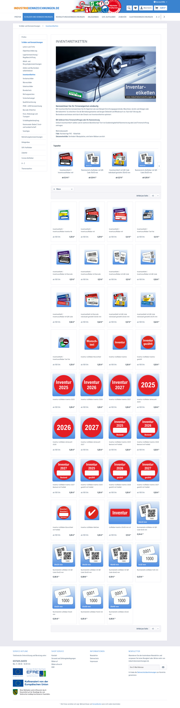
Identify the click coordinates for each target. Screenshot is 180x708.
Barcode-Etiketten (29, 110)
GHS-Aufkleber (27, 147)
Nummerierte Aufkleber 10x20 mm (62, 613)
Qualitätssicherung (29, 102)
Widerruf (54, 661)
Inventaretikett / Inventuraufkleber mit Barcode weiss (91, 272)
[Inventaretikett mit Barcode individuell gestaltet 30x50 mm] (92, 299)
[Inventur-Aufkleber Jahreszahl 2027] (92, 427)
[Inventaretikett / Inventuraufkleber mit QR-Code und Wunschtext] (64, 299)
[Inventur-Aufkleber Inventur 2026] (92, 385)
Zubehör (24, 152)
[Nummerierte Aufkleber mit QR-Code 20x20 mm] (146, 159)
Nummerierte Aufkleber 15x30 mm (92, 612)
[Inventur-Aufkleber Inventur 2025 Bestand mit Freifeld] (120, 427)
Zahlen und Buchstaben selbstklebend (31, 69)
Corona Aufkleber (28, 158)
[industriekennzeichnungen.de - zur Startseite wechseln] (36, 8)
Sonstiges (26, 131)
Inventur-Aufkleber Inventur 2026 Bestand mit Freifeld (148, 443)
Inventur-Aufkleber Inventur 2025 (64, 399)
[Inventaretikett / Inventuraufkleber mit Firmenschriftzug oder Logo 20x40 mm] (65, 159)
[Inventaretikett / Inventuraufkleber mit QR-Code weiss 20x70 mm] (148, 257)
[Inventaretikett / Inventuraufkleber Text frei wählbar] (148, 214)
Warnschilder (27, 82)
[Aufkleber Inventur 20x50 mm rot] (120, 513)
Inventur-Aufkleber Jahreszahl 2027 (90, 443)
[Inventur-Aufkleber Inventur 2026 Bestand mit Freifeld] (148, 427)
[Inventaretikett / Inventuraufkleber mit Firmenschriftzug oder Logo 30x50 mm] (120, 214)
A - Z (23, 163)
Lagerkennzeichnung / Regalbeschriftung (30, 56)
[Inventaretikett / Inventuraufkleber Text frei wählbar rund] (64, 342)
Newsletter (94, 655)
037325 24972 (20, 661)
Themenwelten (27, 168)
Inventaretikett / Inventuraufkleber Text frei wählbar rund (61, 358)
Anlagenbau (26, 142)
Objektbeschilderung (30, 50)
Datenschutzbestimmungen (146, 672)
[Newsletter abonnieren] (163, 667)
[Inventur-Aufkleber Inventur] (120, 342)
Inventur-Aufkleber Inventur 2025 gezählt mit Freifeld (92, 486)
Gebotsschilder (28, 86)
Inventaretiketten (29, 74)
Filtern (58, 189)
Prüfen (24, 37)
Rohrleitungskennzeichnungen (32, 137)
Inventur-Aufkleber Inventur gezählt (146, 358)
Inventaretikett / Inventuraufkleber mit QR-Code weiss (119, 272)
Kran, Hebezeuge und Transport (30, 115)
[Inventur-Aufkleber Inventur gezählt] (148, 342)
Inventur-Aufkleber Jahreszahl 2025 (146, 400)
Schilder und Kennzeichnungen (32, 42)
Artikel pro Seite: (142, 195)
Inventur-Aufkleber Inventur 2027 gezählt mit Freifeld (148, 486)
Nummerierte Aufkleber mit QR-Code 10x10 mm (92, 171)
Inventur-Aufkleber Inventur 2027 (120, 399)
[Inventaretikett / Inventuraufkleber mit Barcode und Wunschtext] (64, 257)
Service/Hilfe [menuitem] (160, 2)
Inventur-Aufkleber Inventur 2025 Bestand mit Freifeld (120, 443)
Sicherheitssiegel (29, 98)
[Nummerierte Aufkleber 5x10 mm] (148, 555)
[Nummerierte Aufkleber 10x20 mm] (64, 597)
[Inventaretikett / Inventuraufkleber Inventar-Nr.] (64, 214)
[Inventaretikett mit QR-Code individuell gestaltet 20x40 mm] (119, 159)
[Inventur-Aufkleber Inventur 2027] (120, 385)
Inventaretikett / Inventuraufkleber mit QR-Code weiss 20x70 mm (147, 272)
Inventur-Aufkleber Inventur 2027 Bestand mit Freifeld (63, 486)
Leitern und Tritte (29, 47)
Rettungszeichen (28, 94)
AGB (52, 667)
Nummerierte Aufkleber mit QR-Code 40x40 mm (119, 571)
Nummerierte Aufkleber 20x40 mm (119, 613)
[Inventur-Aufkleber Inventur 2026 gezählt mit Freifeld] (120, 470)
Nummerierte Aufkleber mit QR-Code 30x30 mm (91, 571)
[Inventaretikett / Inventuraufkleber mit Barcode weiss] (92, 257)
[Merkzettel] (135, 8)
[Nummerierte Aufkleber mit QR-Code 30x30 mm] (92, 555)
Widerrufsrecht (56, 664)
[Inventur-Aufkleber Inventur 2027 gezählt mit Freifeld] (148, 470)
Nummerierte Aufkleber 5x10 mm (147, 570)
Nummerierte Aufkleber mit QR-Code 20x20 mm (146, 171)
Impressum (94, 661)
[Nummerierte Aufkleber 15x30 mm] (92, 597)
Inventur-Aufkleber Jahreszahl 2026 (62, 443)
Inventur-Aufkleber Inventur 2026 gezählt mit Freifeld (120, 486)
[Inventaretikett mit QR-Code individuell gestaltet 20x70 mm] (148, 299)
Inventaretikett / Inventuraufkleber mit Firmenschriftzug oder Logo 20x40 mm (65, 171)
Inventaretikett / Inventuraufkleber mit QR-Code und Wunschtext (63, 315)
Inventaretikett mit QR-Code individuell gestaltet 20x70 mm (147, 315)
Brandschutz (27, 90)
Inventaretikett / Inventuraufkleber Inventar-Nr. (62, 230)
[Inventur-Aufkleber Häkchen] (92, 513)
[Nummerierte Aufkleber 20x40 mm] (120, 597)
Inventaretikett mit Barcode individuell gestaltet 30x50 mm (91, 315)
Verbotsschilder (28, 78)
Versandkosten (96, 704)
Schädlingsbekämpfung (31, 120)
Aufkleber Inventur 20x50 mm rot (120, 527)
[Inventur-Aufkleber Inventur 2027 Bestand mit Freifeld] (64, 470)
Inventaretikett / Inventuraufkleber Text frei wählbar (145, 230)
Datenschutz (94, 658)
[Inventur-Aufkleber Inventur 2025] (64, 385)
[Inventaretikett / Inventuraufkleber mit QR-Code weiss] (120, 257)
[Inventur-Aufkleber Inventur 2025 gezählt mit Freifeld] (92, 470)
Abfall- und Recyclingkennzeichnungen (32, 62)
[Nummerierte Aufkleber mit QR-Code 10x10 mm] (92, 159)
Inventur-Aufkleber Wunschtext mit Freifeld (63, 528)
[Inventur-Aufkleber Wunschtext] (92, 342)
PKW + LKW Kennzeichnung (32, 106)
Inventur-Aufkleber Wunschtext (91, 357)
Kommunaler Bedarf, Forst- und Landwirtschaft (32, 125)
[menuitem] (110, 8)
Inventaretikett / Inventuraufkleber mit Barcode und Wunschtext (62, 272)
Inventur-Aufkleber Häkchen (90, 527)
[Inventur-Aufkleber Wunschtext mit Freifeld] (64, 513)
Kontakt (54, 655)
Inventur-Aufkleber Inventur (118, 357)
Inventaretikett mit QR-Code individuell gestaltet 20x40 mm (119, 171)
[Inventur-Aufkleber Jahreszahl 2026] (64, 427)
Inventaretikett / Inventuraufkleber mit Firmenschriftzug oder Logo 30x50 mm (118, 230)
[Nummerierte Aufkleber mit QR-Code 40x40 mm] (120, 555)
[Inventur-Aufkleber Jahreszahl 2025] (148, 385)
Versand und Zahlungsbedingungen (63, 658)
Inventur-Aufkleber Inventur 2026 (92, 399)
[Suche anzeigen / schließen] (129, 8)
